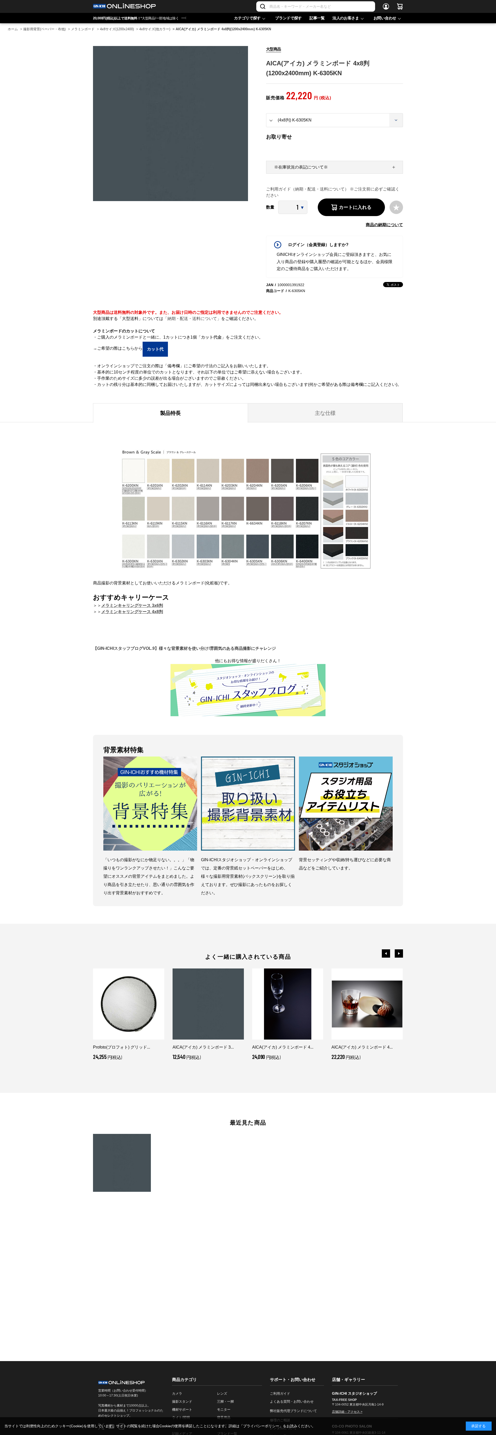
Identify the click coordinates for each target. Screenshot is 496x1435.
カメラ (177, 1393)
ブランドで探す (288, 18)
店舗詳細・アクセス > (347, 1412)
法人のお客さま (345, 18)
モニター (223, 1409)
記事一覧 (317, 18)
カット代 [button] (155, 349)
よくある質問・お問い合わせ (292, 1401)
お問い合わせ (385, 18)
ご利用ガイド (280, 1393)
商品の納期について (384, 225)
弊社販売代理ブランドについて (293, 1411)
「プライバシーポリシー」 (261, 1426)
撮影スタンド (182, 1401)
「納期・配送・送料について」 (192, 318)
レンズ (222, 1393)
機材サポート (182, 1409)
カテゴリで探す (247, 18)
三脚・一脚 (225, 1401)
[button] (386, 953)
